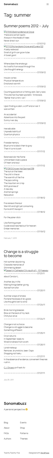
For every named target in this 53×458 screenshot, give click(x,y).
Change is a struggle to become (21, 254)
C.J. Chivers (9, 367)
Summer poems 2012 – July (26, 26)
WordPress (45, 453)
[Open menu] (47, 4)
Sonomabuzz (11, 4)
